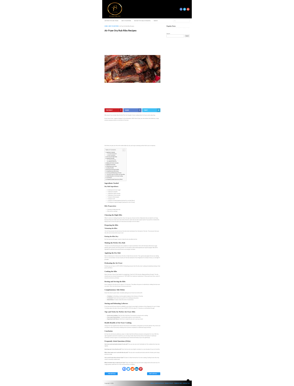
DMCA (152, 383)
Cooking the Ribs (110, 167)
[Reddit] (132, 369)
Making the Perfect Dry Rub (112, 163)
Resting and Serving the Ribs (112, 169)
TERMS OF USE (178, 383)
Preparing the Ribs (110, 158)
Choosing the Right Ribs (111, 156)
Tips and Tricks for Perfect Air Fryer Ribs (116, 174)
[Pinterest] (141, 369)
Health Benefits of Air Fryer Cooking (115, 176)
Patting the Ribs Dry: (112, 161)
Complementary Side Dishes (112, 171)
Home (106, 26)
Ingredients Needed (110, 152)
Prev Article (111, 373)
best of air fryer (126, 20)
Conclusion (109, 177)
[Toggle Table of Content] (123, 150)
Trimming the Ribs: (112, 160)
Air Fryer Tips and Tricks (111, 20)
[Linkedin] (137, 369)
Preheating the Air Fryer (111, 166)
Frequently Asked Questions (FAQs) (115, 179)
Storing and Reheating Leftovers (114, 172)
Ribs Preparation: (112, 155)
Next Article (153, 373)
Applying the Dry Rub (110, 164)
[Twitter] (128, 369)
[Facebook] (124, 369)
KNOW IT (156, 20)
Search (168, 33)
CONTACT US (186, 383)
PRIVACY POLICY (169, 383)
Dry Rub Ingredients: (112, 153)
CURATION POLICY (159, 383)
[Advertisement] (132, 43)
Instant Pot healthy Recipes (142, 20)
